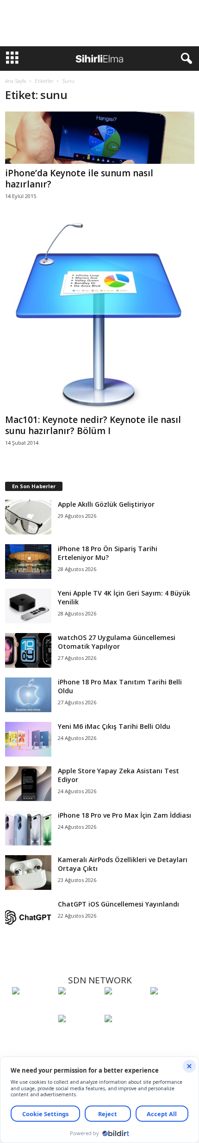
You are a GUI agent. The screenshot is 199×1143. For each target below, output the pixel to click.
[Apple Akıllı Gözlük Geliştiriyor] (28, 517)
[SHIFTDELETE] (33, 1008)
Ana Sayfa (15, 81)
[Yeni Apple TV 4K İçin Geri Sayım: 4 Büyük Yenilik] (28, 606)
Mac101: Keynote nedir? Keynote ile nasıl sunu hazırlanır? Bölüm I (93, 425)
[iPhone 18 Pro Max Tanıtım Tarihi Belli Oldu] (28, 694)
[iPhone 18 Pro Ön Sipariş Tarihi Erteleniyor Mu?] (28, 561)
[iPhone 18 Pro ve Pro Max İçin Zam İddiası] (28, 828)
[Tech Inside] (171, 1008)
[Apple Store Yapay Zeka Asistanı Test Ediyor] (28, 783)
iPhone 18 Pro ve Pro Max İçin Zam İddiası (124, 815)
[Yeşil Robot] (125, 1008)
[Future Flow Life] (125, 1035)
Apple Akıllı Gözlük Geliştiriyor (106, 504)
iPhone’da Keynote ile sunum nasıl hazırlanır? (79, 178)
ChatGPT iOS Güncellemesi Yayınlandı (118, 904)
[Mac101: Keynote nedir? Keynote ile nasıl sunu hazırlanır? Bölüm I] (99, 315)
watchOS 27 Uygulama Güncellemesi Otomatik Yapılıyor (116, 642)
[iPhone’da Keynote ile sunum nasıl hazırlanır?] (99, 138)
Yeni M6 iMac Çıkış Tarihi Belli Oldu (114, 726)
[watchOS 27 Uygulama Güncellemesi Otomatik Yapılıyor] (28, 650)
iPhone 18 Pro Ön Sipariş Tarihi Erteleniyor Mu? (107, 553)
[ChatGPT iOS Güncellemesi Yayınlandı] (28, 917)
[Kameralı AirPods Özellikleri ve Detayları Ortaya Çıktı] (28, 872)
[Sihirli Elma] (79, 1008)
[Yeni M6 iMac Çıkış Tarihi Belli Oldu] (28, 739)
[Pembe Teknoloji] (79, 1035)
